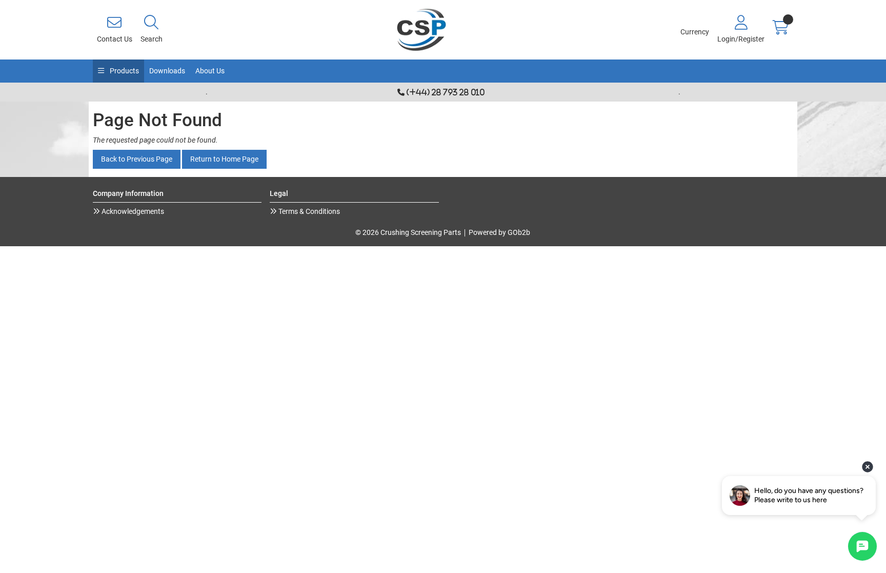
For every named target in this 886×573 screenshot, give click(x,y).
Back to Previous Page (136, 159)
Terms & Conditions (308, 211)
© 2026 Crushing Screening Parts (408, 232)
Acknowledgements (132, 211)
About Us (210, 71)
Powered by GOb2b (499, 232)
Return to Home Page (224, 159)
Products (123, 71)
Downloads (167, 71)
